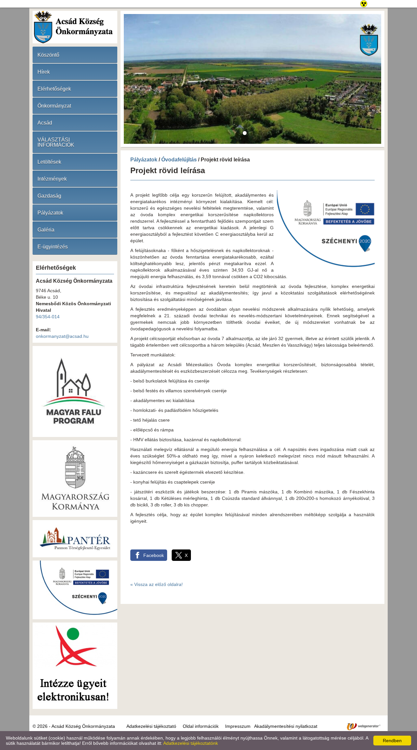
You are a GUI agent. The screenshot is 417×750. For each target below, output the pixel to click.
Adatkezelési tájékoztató (151, 726)
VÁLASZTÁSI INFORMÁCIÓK (55, 142)
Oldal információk (201, 726)
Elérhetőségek (54, 89)
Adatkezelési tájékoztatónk (190, 743)
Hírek (43, 72)
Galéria (45, 229)
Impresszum (238, 726)
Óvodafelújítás (179, 159)
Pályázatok (50, 213)
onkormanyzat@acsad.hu (62, 336)
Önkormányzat (54, 106)
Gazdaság (49, 196)
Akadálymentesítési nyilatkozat (285, 726)
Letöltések (49, 162)
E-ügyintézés (52, 246)
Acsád (44, 123)
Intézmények (52, 179)
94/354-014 (48, 316)
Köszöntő (48, 55)
